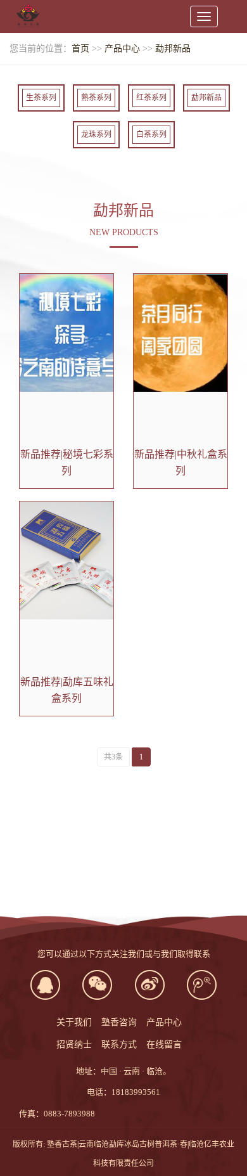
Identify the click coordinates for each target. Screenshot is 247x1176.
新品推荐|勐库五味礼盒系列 (66, 690)
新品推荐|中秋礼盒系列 (180, 462)
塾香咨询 (119, 1022)
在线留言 (164, 1044)
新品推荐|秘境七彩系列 (66, 462)
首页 (80, 48)
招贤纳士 (74, 1044)
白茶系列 (151, 134)
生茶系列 (41, 97)
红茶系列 (151, 97)
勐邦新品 (173, 48)
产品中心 (122, 48)
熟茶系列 (96, 97)
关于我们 (74, 1022)
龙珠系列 (96, 134)
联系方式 (119, 1044)
